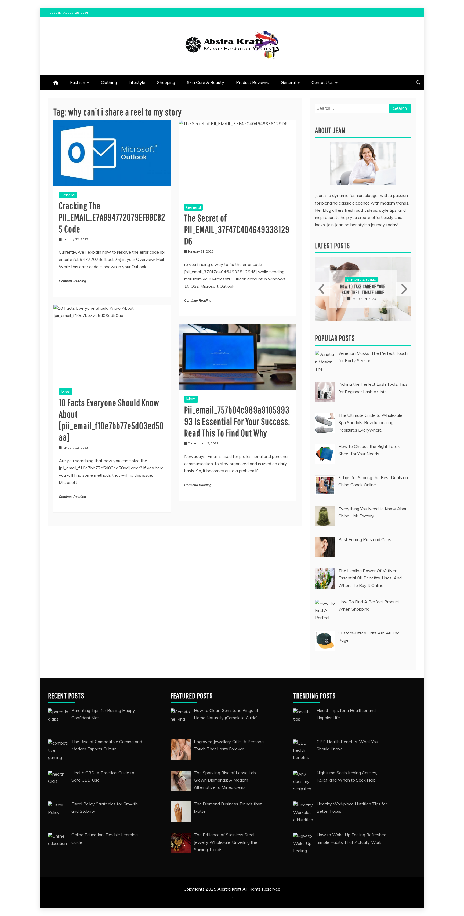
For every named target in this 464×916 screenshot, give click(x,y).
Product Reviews (252, 82)
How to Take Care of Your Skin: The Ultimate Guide (363, 289)
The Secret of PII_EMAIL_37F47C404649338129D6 (236, 229)
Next (403, 289)
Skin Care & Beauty (205, 82)
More (66, 391)
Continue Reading (72, 281)
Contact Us (322, 82)
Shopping (166, 82)
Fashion (77, 82)
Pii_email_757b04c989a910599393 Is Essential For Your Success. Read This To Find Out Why (237, 421)
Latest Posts (332, 245)
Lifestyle (137, 82)
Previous (322, 289)
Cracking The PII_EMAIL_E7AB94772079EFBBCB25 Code (112, 217)
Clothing (109, 82)
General (288, 82)
